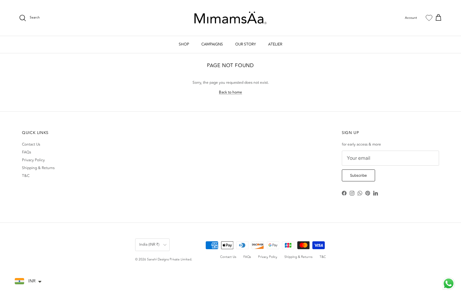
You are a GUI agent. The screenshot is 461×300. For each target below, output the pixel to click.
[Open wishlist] (429, 18)
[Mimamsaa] (230, 18)
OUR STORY (245, 44)
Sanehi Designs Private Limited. (169, 259)
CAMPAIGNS (212, 44)
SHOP (184, 44)
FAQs (26, 152)
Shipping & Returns (38, 168)
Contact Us (31, 144)
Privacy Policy (33, 160)
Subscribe (358, 175)
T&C (25, 176)
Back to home (230, 92)
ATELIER (275, 44)
